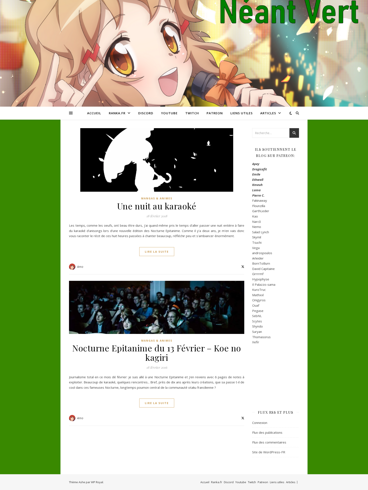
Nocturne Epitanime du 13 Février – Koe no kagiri (156, 352)
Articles (268, 113)
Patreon (215, 113)
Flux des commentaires (269, 442)
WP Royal (97, 482)
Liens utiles (241, 113)
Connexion (259, 422)
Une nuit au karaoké (156, 206)
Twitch (192, 113)
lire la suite (157, 252)
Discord (145, 113)
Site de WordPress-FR (268, 452)
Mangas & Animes (156, 198)
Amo (80, 267)
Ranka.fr (117, 113)
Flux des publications (267, 432)
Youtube (169, 113)
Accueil (94, 113)
